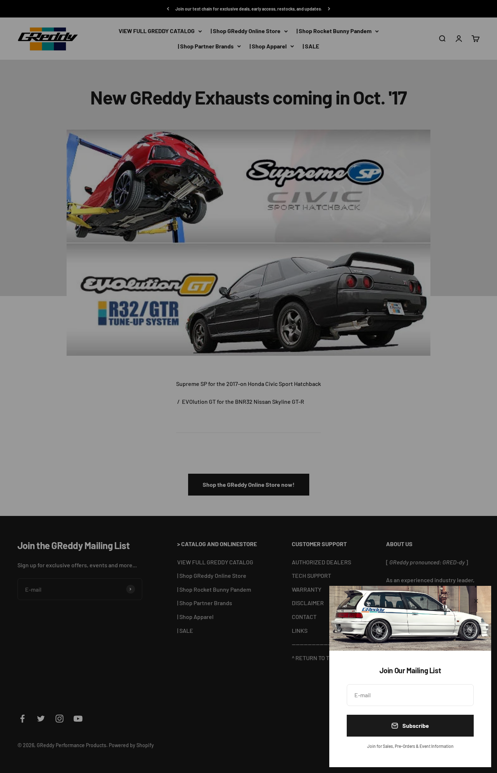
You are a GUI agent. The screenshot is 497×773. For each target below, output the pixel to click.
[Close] (476, 601)
